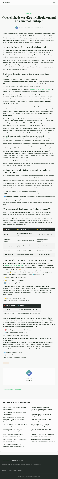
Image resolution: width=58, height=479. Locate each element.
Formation (8, 9)
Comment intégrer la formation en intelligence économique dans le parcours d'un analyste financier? (42, 409)
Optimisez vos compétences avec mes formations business (41, 430)
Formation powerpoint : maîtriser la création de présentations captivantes (13, 430)
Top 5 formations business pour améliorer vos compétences (14, 413)
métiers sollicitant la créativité (14, 265)
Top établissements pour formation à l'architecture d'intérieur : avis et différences (43, 440)
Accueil (3, 9)
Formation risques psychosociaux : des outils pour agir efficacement (41, 415)
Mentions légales (12, 470)
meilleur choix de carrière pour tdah (40, 89)
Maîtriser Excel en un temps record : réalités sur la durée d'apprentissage (40, 425)
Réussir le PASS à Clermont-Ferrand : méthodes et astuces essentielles (13, 435)
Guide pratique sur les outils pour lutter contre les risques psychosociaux (41, 420)
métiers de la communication (13, 138)
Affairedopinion (17, 460)
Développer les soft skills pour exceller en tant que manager (14, 408)
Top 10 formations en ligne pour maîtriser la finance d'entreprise (15, 425)
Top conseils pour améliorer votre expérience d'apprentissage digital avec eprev (13, 446)
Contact (20, 470)
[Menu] (54, 2)
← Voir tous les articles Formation (12, 389)
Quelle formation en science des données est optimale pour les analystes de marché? (43, 435)
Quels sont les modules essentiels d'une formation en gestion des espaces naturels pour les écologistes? (14, 419)
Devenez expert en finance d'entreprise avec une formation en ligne (15, 440)
